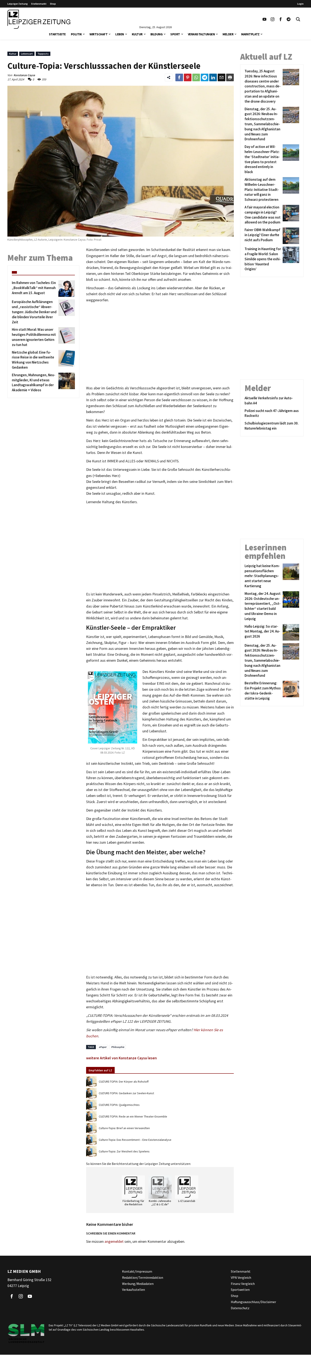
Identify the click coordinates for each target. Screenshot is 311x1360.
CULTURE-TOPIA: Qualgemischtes (119, 1105)
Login (300, 3)
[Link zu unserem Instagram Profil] (272, 19)
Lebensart (27, 53)
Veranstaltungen (201, 34)
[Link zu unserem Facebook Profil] (281, 19)
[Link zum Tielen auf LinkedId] (213, 77)
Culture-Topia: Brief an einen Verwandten (124, 1128)
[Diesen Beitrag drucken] (230, 77)
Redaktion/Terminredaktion (142, 1277)
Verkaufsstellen (133, 1289)
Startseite (57, 34)
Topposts (43, 53)
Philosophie (117, 1047)
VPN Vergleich (241, 1277)
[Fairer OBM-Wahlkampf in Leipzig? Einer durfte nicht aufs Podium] (290, 235)
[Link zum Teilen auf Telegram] (204, 77)
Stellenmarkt (39, 3)
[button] (83, 34)
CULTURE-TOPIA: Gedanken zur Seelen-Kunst (126, 1093)
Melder (228, 34)
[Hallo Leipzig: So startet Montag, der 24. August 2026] (290, 632)
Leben (119, 34)
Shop (53, 3)
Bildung (156, 34)
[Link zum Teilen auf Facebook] (179, 77)
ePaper (102, 1047)
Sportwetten (240, 1289)
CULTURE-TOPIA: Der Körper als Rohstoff (124, 1081)
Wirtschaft (98, 34)
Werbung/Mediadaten (138, 1283)
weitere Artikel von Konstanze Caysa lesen (121, 1057)
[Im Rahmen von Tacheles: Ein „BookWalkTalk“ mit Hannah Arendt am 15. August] (66, 288)
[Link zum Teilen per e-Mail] (221, 77)
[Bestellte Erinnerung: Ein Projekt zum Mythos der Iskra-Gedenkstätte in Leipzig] (290, 691)
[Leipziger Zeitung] (38, 19)
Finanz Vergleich (243, 1283)
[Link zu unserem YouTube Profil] (264, 19)
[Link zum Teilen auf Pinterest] (187, 77)
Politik (76, 34)
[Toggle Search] (298, 19)
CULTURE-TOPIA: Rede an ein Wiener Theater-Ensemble (133, 1116)
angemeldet (114, 1241)
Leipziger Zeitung (17, 3)
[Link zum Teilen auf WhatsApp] (196, 77)
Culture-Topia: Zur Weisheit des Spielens (124, 1151)
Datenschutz (240, 1308)
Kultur (137, 34)
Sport (175, 34)
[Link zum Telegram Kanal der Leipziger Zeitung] (289, 19)
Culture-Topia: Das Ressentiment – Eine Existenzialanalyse (135, 1140)
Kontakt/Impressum (137, 1271)
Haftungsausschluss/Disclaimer (253, 1302)
